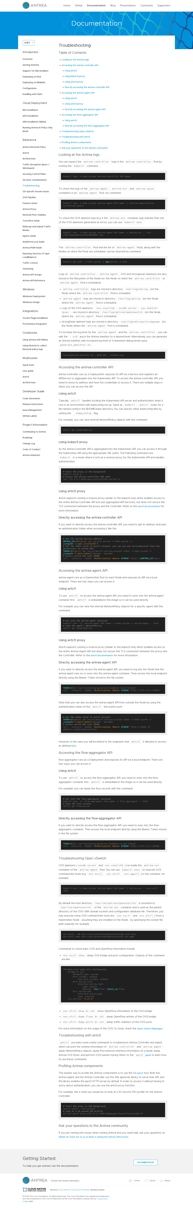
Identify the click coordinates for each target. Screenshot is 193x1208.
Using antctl (71, 71)
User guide (28, 371)
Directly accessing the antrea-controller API (87, 87)
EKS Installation (30, 110)
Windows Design (31, 302)
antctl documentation (149, 506)
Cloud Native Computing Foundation (74, 1190)
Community (146, 5)
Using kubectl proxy (75, 76)
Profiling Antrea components (76, 142)
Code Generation (31, 399)
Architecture (29, 159)
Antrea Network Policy (34, 147)
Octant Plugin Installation (35, 318)
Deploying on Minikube (34, 82)
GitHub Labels (30, 416)
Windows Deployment (34, 296)
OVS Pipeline (29, 197)
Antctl (26, 153)
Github (62, 1137)
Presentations (128, 5)
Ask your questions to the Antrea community (85, 148)
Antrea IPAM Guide (32, 248)
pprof (140, 1073)
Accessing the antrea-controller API (80, 65)
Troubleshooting (31, 186)
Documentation (96, 5)
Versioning (28, 269)
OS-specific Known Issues (36, 192)
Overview (28, 59)
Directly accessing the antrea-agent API (85, 109)
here (73, 746)
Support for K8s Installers (35, 71)
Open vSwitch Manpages (150, 1029)
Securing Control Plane (34, 174)
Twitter (137, 1180)
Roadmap (27, 438)
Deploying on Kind (32, 77)
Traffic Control (30, 263)
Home (66, 5)
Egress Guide (29, 236)
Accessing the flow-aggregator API (80, 115)
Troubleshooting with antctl (76, 137)
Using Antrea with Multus (35, 340)
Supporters (163, 5)
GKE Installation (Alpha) (34, 122)
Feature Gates (30, 203)
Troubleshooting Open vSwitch (78, 131)
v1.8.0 (27, 43)
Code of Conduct (31, 449)
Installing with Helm (32, 94)
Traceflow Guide (31, 221)
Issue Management (32, 410)
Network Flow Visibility (34, 215)
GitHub (78, 5)
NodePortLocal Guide (33, 242)
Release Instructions (33, 404)
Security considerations (35, 180)
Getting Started (31, 65)
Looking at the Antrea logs (75, 60)
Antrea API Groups (32, 275)
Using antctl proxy (74, 82)
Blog (112, 5)
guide (143, 1055)
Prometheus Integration (35, 324)
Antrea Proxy (29, 209)
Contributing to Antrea (34, 432)
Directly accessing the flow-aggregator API (87, 126)
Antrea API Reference (34, 281)
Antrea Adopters (31, 455)
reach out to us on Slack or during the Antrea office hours (98, 1137)
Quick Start (28, 365)
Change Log (29, 444)
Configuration (29, 88)
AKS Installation (30, 116)
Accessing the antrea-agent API (78, 93)
